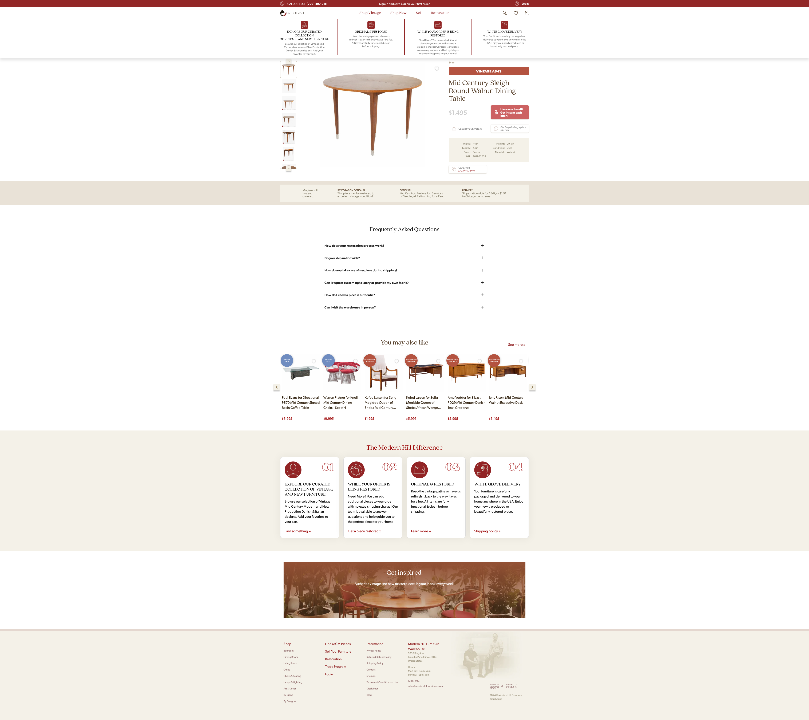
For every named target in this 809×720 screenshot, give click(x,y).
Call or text (307, 3)
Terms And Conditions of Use (382, 682)
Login (525, 3)
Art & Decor (290, 688)
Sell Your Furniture (338, 651)
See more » (516, 344)
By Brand (288, 694)
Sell (419, 12)
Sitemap (371, 675)
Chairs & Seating (292, 675)
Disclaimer (372, 688)
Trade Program (335, 666)
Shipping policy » (487, 530)
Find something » (298, 530)
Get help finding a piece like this (513, 128)
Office (287, 669)
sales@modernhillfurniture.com (425, 686)
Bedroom (289, 650)
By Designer (290, 701)
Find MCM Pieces (338, 643)
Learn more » (421, 530)
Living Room (290, 663)
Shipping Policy (375, 663)
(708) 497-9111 (416, 680)
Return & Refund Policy (379, 656)
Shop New (398, 12)
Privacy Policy (374, 650)
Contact (371, 669)
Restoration (440, 12)
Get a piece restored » (364, 530)
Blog (369, 694)
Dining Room (291, 656)
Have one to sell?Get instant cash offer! (511, 112)
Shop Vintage (370, 12)
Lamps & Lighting (293, 682)
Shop (451, 62)
